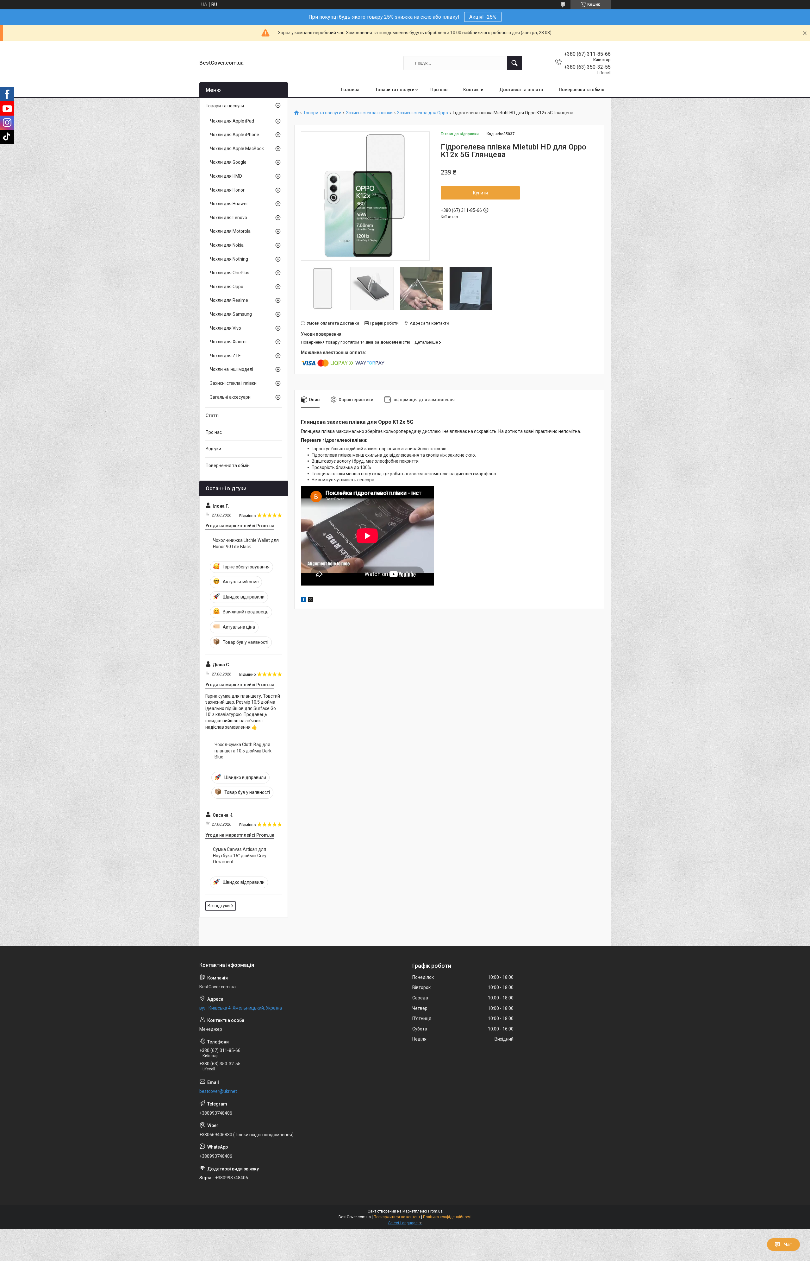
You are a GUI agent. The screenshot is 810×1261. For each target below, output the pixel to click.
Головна (350, 89)
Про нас (438, 89)
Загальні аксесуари (230, 397)
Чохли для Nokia (227, 245)
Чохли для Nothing (229, 259)
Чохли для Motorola (230, 231)
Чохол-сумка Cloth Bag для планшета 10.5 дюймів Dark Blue (243, 750)
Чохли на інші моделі (231, 369)
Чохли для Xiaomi (228, 341)
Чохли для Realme (229, 300)
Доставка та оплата (521, 89)
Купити (480, 192)
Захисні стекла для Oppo (422, 113)
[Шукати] (514, 63)
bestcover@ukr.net (218, 1091)
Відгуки (213, 448)
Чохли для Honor (227, 190)
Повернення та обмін (581, 89)
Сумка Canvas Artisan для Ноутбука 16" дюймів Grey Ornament (239, 855)
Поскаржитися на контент (397, 1217)
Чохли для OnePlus (229, 272)
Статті (212, 415)
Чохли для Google (228, 162)
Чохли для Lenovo (228, 217)
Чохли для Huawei (228, 203)
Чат (788, 1244)
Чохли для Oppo (226, 286)
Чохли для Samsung (231, 314)
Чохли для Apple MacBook (237, 148)
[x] (310, 600)
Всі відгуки (219, 905)
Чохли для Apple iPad (232, 121)
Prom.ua (435, 1211)
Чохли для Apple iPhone (234, 134)
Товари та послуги (394, 89)
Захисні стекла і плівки (369, 113)
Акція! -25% (482, 17)
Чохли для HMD (226, 176)
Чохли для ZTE (225, 355)
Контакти (473, 89)
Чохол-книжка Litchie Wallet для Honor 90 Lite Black (246, 543)
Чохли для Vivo (225, 328)
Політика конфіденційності (447, 1217)
